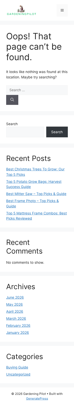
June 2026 (15, 297)
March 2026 (16, 318)
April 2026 (14, 311)
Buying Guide (17, 367)
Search (12, 124)
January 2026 (17, 333)
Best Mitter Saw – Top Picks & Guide (36, 194)
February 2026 (18, 326)
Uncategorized (18, 374)
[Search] (12, 100)
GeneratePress (37, 398)
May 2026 (14, 304)
